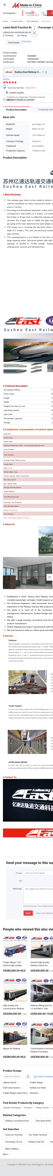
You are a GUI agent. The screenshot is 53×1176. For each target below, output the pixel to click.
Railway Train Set (36, 1141)
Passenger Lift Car (13, 1141)
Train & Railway (32, 21)
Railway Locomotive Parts (17, 1120)
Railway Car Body (38, 1087)
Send (28, 913)
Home (5, 21)
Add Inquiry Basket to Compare (20, 99)
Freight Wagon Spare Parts (15, 1093)
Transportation (17, 21)
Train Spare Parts (43, 1120)
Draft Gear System (11, 1087)
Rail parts (34, 1093)
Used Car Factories (14, 1134)
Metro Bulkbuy (12, 1148)
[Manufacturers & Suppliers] (26, 5)
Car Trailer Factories (38, 1134)
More (5, 1154)
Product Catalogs (44, 1076)
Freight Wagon (36, 1082)
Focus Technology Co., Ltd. (37, 1164)
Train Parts (46, 21)
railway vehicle (9, 1082)
